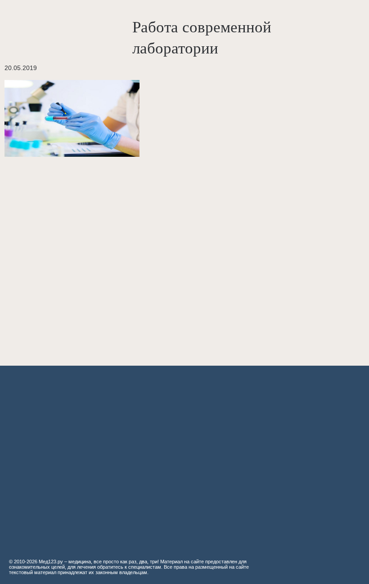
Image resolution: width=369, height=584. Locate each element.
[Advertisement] (135, 256)
